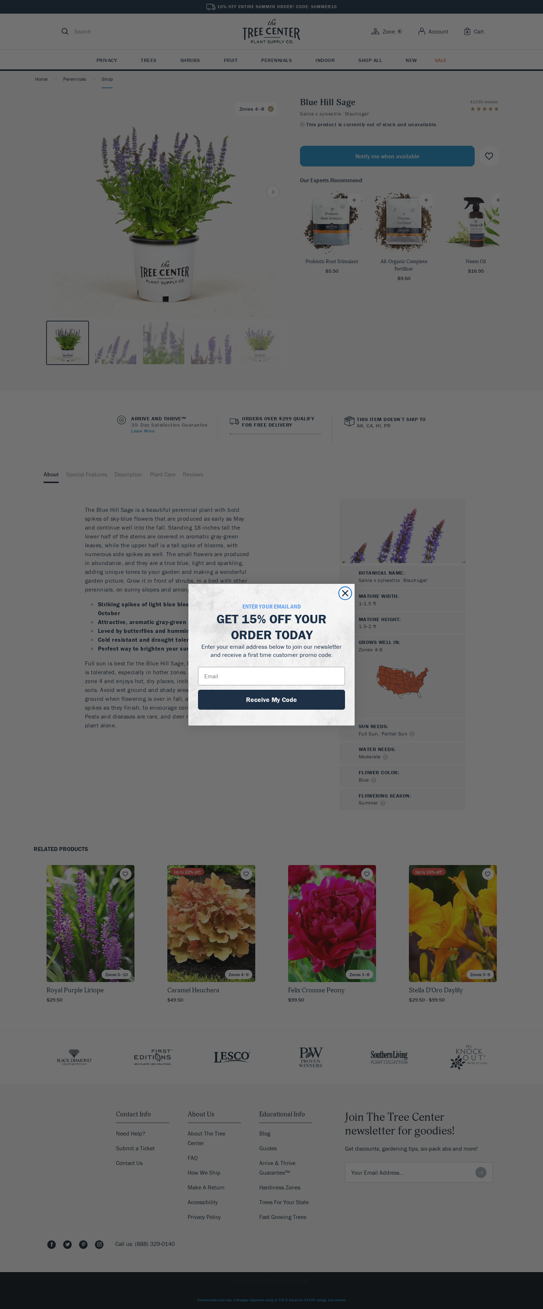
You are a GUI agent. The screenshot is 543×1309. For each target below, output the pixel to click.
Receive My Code (271, 699)
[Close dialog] (345, 593)
